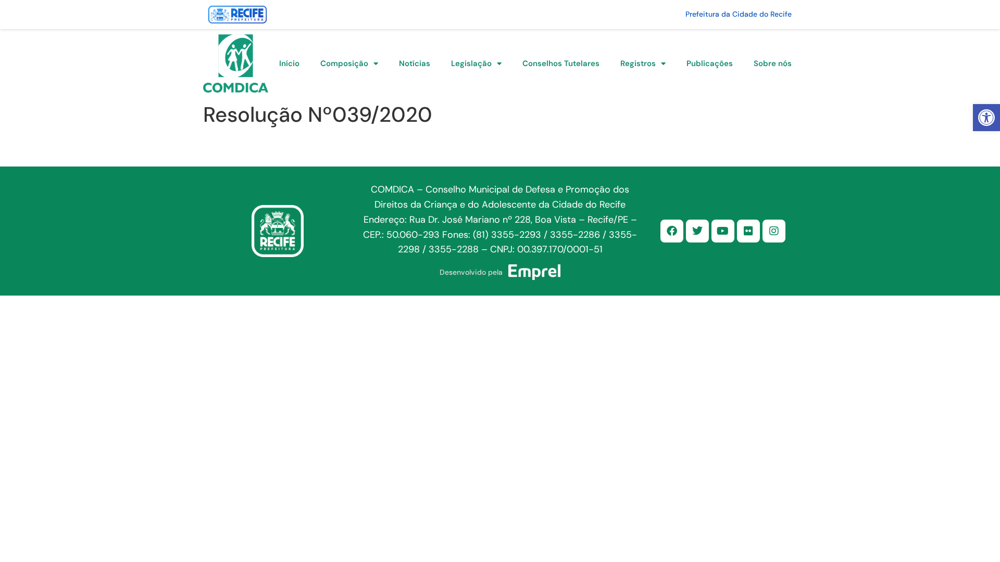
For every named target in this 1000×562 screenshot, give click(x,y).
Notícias (414, 63)
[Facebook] (671, 231)
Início (289, 63)
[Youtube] (722, 231)
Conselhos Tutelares (560, 63)
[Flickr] (748, 231)
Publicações (709, 63)
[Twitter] (697, 231)
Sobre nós (773, 63)
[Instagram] (773, 231)
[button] (986, 117)
